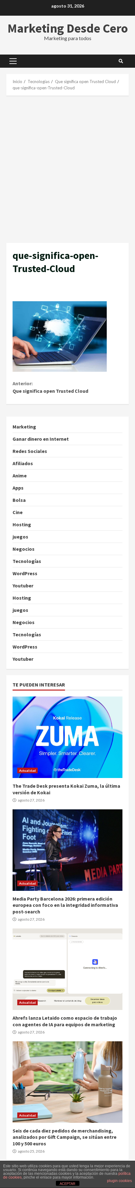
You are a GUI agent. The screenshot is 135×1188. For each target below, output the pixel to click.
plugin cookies (119, 1181)
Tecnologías (27, 561)
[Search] (121, 61)
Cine (18, 512)
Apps (18, 488)
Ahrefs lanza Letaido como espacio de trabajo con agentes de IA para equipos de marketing (67, 969)
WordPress (25, 573)
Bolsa (19, 500)
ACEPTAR (67, 1183)
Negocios (24, 549)
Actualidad (27, 770)
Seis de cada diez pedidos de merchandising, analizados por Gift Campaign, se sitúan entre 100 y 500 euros (67, 1082)
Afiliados (23, 463)
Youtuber (23, 585)
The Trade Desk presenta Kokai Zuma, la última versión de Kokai (67, 737)
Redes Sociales (30, 451)
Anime (20, 475)
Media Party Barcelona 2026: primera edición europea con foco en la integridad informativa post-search (67, 850)
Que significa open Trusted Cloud (50, 387)
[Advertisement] (67, 169)
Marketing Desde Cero (68, 28)
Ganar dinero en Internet (41, 439)
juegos (20, 537)
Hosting (22, 524)
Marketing (24, 426)
